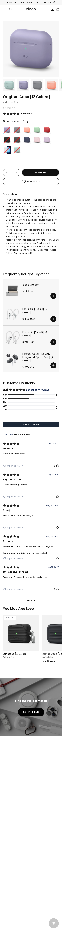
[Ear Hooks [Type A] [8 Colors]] (13, 314)
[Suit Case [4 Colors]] (21, 633)
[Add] (53, 296)
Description (10, 194)
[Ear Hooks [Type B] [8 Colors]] (13, 337)
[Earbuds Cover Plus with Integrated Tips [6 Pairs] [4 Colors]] (13, 360)
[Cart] (58, 9)
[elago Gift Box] (13, 290)
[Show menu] (4, 9)
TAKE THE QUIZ (31, 712)
